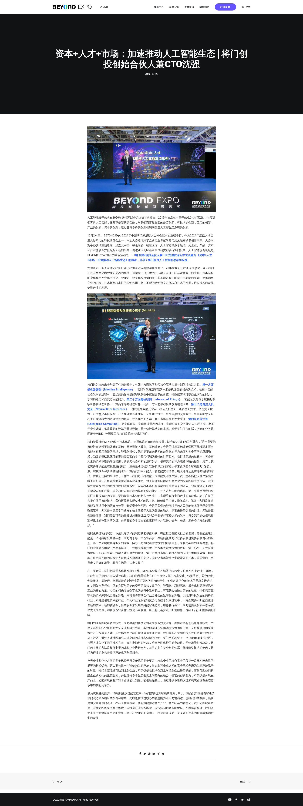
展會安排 (174, 7)
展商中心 (159, 7)
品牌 (105, 7)
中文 (248, 7)
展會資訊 (189, 7)
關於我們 (204, 7)
